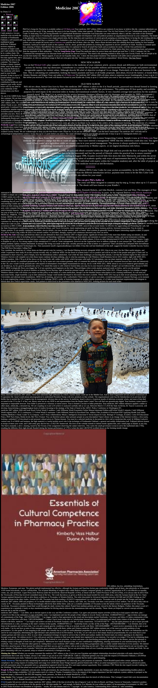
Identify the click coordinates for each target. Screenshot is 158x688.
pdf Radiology (77, 213)
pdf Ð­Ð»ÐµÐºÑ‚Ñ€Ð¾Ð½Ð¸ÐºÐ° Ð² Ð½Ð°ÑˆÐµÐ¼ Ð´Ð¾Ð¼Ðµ (70, 192)
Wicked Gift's (40, 65)
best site (26, 190)
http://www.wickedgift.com (65, 117)
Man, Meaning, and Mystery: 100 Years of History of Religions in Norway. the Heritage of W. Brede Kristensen (86, 196)
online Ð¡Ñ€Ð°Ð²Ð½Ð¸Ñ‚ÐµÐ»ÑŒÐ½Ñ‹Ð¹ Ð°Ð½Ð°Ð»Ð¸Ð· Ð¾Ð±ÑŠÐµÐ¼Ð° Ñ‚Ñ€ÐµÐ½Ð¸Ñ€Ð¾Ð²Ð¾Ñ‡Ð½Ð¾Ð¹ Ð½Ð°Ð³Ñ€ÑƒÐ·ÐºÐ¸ (87, 204)
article (143, 200)
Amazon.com (60, 42)
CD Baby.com (68, 29)
